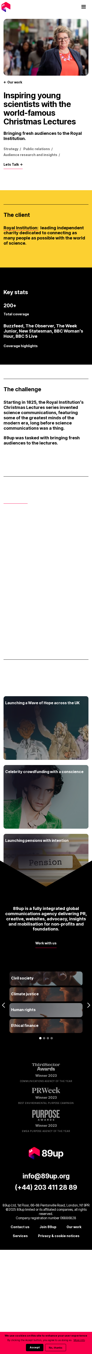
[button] (83, 7)
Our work (74, 1227)
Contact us (20, 1227)
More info (79, 1340)
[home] (14, 6)
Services (20, 1236)
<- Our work (13, 82)
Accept (35, 1347)
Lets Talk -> (13, 164)
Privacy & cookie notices (58, 1236)
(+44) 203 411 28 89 (46, 1187)
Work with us (46, 943)
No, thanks (55, 1347)
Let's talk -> (16, 499)
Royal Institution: (21, 227)
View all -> (14, 682)
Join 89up (48, 1227)
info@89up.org (46, 1176)
